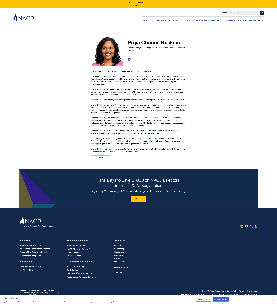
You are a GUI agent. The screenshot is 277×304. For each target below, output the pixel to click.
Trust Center (184, 294)
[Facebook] (256, 226)
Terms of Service (233, 294)
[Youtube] (246, 226)
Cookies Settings (204, 299)
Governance (120, 252)
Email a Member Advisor (30, 266)
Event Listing (73, 252)
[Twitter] (251, 226)
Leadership (119, 249)
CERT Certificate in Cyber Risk (81, 273)
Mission (117, 245)
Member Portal (26, 270)
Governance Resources (30, 245)
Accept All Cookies (221, 299)
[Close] (273, 299)
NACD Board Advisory (82, 277)
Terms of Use (216, 294)
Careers (118, 258)
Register (138, 199)
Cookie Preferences (250, 294)
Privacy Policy (200, 294)
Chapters (118, 255)
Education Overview (76, 245)
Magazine (30, 255)
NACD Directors (78, 249)
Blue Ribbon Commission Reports (34, 249)
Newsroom (119, 261)
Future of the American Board (33, 252)
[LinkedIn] (129, 59)
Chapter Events (74, 255)
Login (224, 12)
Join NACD (119, 272)
